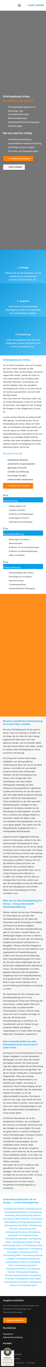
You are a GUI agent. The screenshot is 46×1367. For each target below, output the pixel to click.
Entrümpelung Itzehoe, (33, 1245)
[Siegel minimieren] (13, 1351)
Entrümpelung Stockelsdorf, (16, 1282)
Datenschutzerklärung (12, 1337)
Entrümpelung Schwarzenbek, (28, 1279)
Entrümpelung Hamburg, (15, 1209)
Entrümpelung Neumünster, (17, 1212)
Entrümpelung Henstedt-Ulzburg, (26, 1242)
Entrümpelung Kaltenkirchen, (17, 1249)
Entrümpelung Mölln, (12, 1255)
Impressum (8, 1334)
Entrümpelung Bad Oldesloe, (28, 1215)
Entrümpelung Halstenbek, (17, 1239)
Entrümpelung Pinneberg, (17, 1262)
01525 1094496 (14, 1354)
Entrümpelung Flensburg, (17, 1232)
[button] (19, 5)
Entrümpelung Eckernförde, (17, 1225)
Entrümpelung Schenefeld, (17, 1275)
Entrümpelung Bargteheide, (30, 1222)
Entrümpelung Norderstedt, (28, 1259)
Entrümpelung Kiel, (34, 1209)
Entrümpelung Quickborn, (26, 1265)
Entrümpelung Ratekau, (17, 1269)
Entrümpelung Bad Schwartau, (17, 1219)
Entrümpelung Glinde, (28, 1235)
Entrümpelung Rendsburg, (27, 1272)
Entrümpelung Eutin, (28, 1229)
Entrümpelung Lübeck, (29, 1252)
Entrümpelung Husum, (13, 1245)
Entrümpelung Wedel (28, 1285)
